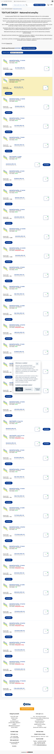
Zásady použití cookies (39, 724)
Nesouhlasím (28, 389)
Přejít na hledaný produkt (29, 48)
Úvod (3, 8)
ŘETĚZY (14, 719)
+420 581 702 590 (7, 1)
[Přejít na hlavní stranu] (4, 5)
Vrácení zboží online (27, 709)
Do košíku (8, 74)
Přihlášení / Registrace (39, 4)
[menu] (52, 1)
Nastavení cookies (37, 389)
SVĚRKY (14, 724)
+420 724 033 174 (41, 743)
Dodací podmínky (40, 722)
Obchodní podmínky (40, 721)
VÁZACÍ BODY (14, 727)
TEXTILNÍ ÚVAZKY (8, 8)
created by (24, 752)
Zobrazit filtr (9, 43)
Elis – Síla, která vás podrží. (39, 716)
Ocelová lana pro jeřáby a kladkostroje (40, 718)
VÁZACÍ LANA (14, 718)
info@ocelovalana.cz (21, 1)
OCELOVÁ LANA (14, 716)
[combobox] (20, 5)
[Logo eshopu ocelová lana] (27, 705)
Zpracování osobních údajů (39, 727)
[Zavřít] (37, 363)
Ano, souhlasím (19, 389)
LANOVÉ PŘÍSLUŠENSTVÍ (14, 722)
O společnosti (39, 719)
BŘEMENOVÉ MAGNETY (14, 726)
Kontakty (40, 726)
